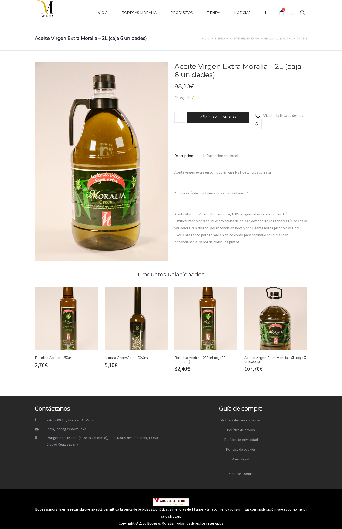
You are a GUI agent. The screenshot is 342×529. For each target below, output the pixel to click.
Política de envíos (241, 429)
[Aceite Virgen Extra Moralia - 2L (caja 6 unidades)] (101, 161)
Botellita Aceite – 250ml (54, 358)
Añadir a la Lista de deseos (256, 124)
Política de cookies (241, 449)
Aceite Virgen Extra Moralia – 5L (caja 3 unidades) (275, 360)
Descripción (183, 155)
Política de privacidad (241, 439)
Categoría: (182, 98)
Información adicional (220, 155)
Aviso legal (240, 459)
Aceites (198, 98)
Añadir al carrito (218, 117)
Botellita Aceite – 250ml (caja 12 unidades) (199, 360)
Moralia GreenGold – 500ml (126, 358)
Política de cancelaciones (241, 420)
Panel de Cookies (241, 473)
